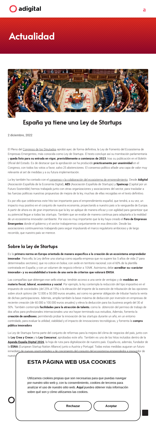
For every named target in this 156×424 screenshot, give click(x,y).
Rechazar (73, 406)
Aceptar (111, 406)
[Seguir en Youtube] (145, 413)
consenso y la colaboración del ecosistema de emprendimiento (88, 179)
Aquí (79, 387)
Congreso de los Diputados (39, 149)
